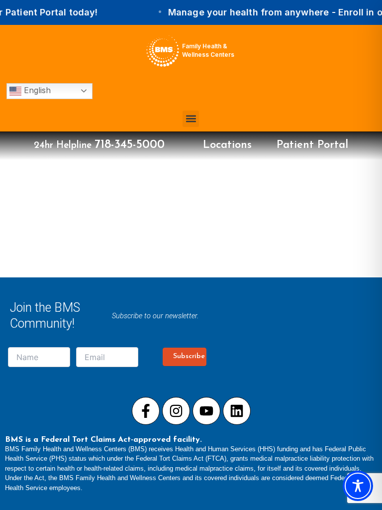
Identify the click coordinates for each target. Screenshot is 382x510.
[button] (191, 119)
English (36, 90)
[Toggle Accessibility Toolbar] (358, 486)
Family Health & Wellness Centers (208, 50)
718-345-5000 (130, 145)
